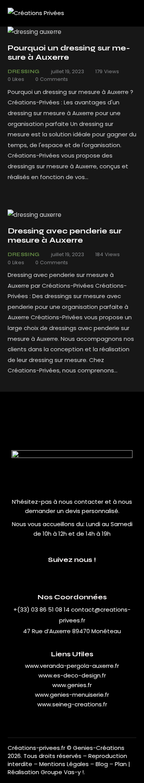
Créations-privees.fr (36, 748)
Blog (102, 764)
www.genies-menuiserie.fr (72, 695)
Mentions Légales (64, 764)
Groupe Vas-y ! (62, 772)
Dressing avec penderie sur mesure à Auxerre (65, 235)
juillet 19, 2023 (67, 71)
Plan (121, 764)
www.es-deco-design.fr (72, 675)
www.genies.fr (72, 685)
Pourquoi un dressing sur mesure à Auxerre (69, 52)
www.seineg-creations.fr (72, 704)
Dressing (24, 72)
